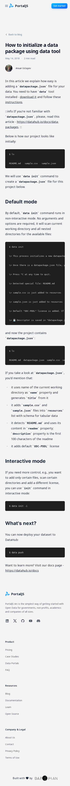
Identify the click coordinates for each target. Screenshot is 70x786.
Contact (9, 744)
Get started (59, 5)
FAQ (7, 669)
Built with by (22, 778)
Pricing (8, 649)
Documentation (13, 700)
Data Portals (12, 663)
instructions (13, 102)
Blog (7, 693)
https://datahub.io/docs (22, 570)
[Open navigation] (6, 6)
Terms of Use (12, 757)
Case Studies (12, 656)
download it (28, 97)
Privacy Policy (12, 750)
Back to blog (15, 34)
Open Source (12, 713)
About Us (10, 737)
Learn (8, 707)
